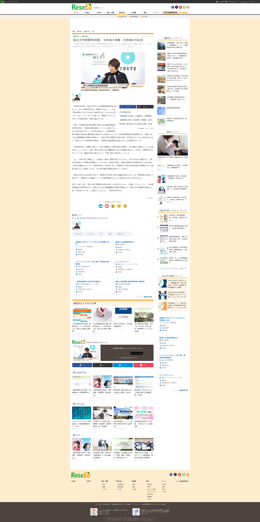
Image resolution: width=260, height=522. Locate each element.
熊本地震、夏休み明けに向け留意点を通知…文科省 (135, 124)
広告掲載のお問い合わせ (117, 504)
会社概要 (127, 504)
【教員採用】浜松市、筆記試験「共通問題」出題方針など (137, 120)
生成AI (87, 12)
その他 (145, 16)
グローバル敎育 (151, 489)
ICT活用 (149, 484)
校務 (103, 487)
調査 (110, 234)
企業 (163, 489)
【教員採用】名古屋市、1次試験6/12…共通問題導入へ (136, 116)
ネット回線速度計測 (182, 481)
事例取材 (149, 496)
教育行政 (122, 12)
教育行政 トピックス (124, 234)
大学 (101, 234)
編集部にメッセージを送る (147, 128)
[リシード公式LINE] (184, 474)
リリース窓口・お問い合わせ (102, 504)
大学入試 (91, 234)
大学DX (99, 12)
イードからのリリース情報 (158, 504)
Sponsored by (139, 296)
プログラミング (151, 491)
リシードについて (136, 504)
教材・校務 (110, 12)
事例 (145, 12)
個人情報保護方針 (146, 504)
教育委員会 (134, 16)
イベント (156, 12)
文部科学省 (122, 16)
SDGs (149, 487)
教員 (163, 487)
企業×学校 (150, 494)
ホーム (76, 12)
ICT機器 (133, 12)
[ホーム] (73, 31)
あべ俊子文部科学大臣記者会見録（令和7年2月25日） (91, 218)
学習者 (164, 484)
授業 (103, 484)
